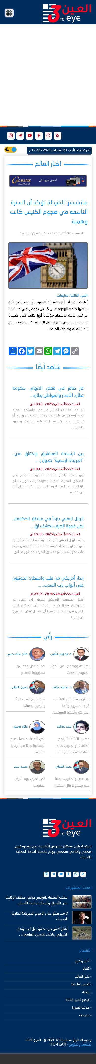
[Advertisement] (48, 75)
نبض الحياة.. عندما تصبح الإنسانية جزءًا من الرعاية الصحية (27, 745)
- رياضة (87, 992)
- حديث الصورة (82, 1007)
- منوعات (85, 1015)
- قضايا (87, 968)
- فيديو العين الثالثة (79, 1000)
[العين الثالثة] (67, 12)
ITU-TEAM (57, 1045)
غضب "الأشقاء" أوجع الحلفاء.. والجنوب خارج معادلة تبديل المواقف (72, 745)
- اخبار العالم (83, 976)
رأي (48, 637)
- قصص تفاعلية (81, 984)
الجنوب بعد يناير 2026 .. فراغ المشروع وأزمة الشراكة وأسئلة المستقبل (70, 706)
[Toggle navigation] (9, 13)
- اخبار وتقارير (83, 961)
